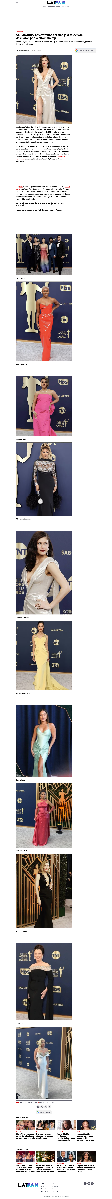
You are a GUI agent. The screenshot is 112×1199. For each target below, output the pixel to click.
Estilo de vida (65, 6)
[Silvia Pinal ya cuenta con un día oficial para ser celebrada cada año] (25, 1125)
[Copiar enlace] (49, 1106)
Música (38, 1132)
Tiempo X (45, 1189)
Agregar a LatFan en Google (84, 51)
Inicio (44, 6)
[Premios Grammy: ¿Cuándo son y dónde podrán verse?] (45, 1125)
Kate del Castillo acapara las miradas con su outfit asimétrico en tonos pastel (85, 1138)
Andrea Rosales (23, 50)
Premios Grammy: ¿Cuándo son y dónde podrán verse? (44, 1136)
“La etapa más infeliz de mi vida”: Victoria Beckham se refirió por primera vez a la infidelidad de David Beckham (66, 1171)
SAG (21, 187)
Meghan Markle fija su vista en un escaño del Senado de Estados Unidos (86, 1169)
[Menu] (18, 2)
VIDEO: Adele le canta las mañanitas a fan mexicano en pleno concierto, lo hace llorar (25, 1169)
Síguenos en (44, 1112)
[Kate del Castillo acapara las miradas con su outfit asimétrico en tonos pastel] (86, 1125)
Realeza (58, 6)
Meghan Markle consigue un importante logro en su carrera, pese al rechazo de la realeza (66, 1138)
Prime (45, 1183)
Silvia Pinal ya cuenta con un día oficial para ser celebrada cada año (25, 1136)
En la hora (45, 1186)
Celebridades (51, 6)
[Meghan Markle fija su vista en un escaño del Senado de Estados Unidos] (86, 1156)
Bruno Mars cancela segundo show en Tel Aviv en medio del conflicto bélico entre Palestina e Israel (45, 1170)
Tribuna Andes (45, 1191)
